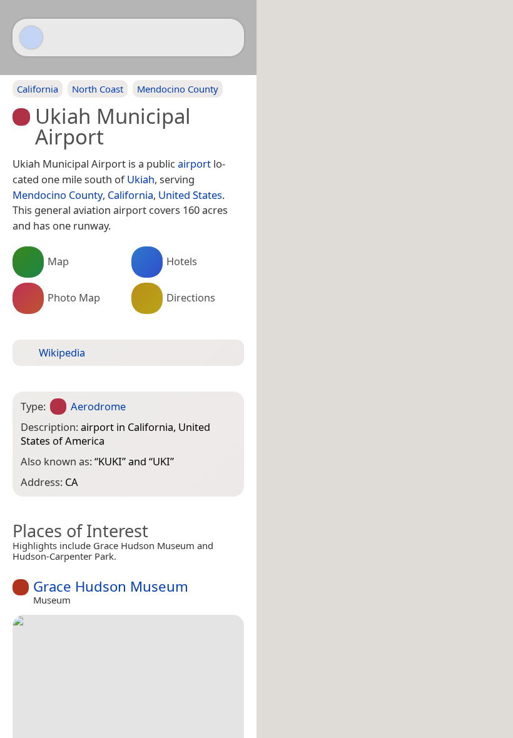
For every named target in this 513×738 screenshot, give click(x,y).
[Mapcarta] (31, 37)
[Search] (228, 37)
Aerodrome (98, 406)
